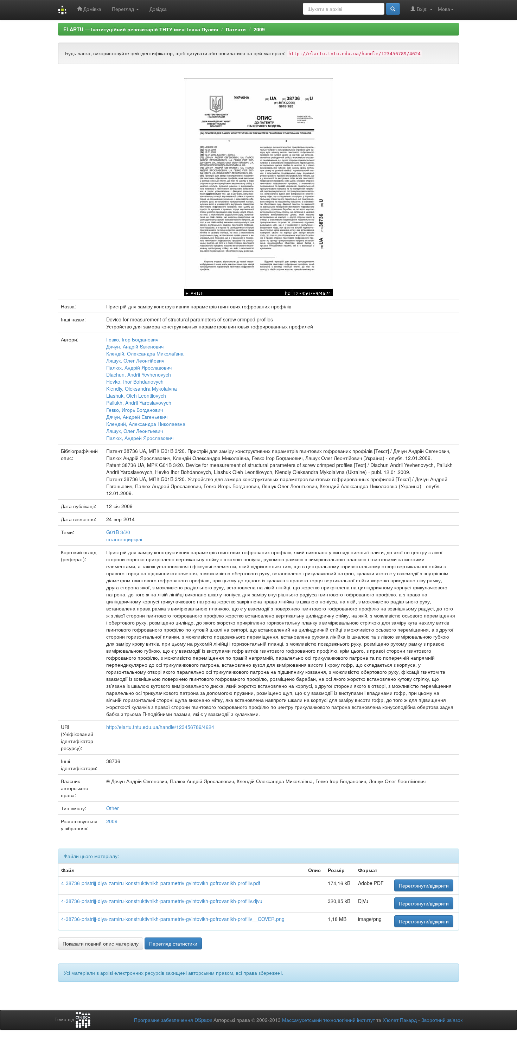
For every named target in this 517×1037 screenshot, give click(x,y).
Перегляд (123, 8)
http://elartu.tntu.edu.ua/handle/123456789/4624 (160, 726)
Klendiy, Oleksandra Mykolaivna (141, 388)
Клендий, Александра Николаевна (145, 423)
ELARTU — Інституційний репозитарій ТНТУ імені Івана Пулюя (140, 29)
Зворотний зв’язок (441, 1019)
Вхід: (422, 8)
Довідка (158, 8)
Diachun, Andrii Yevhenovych (138, 374)
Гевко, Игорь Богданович (134, 409)
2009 (259, 29)
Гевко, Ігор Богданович (132, 339)
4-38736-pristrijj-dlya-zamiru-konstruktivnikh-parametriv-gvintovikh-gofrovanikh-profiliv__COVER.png (173, 918)
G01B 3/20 (118, 532)
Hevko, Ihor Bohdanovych (135, 381)
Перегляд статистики (173, 943)
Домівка (91, 8)
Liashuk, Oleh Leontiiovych (136, 395)
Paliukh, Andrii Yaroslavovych (138, 402)
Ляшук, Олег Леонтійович (135, 360)
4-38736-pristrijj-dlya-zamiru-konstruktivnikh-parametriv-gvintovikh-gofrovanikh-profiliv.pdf (160, 882)
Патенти (236, 29)
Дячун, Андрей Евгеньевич (136, 416)
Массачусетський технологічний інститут (328, 1019)
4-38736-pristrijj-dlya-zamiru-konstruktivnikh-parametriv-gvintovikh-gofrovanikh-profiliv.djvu (161, 900)
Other (112, 808)
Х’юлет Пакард (400, 1019)
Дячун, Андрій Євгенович (135, 346)
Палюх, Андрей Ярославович (139, 437)
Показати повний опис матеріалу (101, 943)
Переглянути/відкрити (424, 885)
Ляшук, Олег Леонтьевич (134, 430)
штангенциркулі (124, 539)
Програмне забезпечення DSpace (173, 1019)
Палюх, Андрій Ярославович (139, 367)
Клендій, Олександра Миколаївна (145, 353)
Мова (444, 8)
